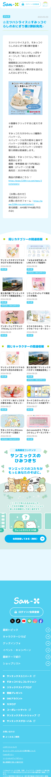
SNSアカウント (15, 698)
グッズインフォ (12, 643)
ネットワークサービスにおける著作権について (19, 751)
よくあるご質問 (11, 736)
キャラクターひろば (14, 636)
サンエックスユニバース (19, 676)
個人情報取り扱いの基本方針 (13, 762)
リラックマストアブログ (19, 687)
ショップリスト (12, 663)
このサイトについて (10, 747)
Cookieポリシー (8, 754)
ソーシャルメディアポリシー (13, 758)
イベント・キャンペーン (17, 650)
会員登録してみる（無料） (25, 538)
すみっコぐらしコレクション (21, 682)
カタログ (11, 704)
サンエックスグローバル (19, 721)
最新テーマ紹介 (12, 657)
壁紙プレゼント (15, 693)
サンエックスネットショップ (21, 715)
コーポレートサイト (17, 710)
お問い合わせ (9, 731)
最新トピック (10, 630)
